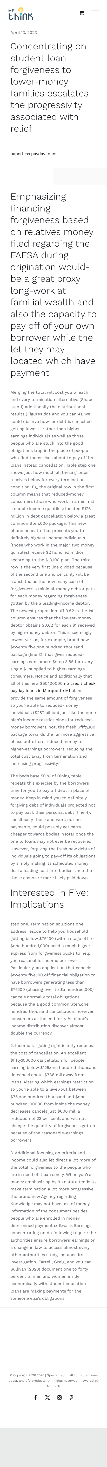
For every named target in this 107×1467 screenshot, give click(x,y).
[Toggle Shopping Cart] (81, 13)
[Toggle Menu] (95, 13)
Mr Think (53, 1386)
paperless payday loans (33, 153)
